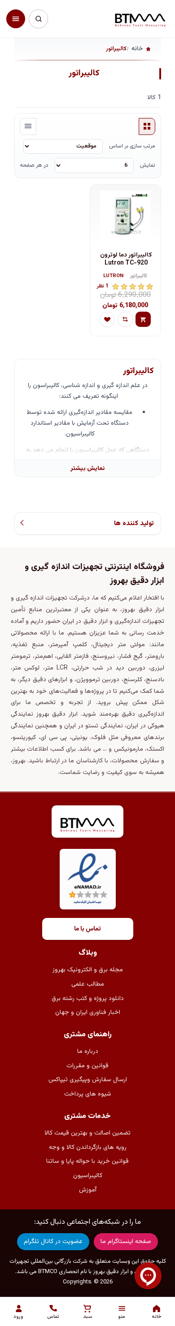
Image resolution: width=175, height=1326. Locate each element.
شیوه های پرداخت (87, 1094)
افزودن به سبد (143, 319)
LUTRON (113, 276)
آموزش (87, 1190)
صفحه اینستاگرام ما (126, 1242)
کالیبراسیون (87, 1176)
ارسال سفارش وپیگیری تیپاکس (87, 1080)
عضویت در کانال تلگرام (53, 1242)
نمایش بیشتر (87, 468)
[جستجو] (38, 18)
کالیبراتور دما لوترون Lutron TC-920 (126, 259)
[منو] (15, 18)
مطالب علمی (87, 984)
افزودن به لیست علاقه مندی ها (107, 319)
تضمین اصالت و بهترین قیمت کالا (87, 1133)
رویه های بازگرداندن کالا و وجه (88, 1147)
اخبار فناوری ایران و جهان (87, 1012)
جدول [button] (147, 126)
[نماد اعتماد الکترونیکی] (88, 879)
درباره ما (87, 1051)
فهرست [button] (28, 126)
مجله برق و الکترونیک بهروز (87, 970)
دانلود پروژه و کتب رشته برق (88, 999)
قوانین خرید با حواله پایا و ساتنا (87, 1161)
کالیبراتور (138, 276)
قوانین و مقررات (87, 1066)
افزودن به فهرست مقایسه (125, 319)
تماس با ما (87, 929)
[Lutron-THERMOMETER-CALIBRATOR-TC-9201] (125, 216)
